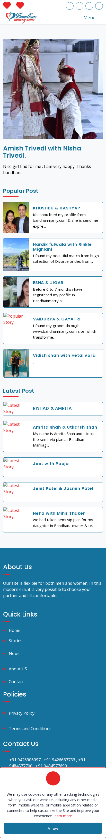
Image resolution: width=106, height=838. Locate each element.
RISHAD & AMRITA (52, 408)
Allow (53, 828)
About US (18, 669)
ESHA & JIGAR (48, 283)
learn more (63, 815)
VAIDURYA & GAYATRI (56, 319)
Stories (15, 640)
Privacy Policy (21, 713)
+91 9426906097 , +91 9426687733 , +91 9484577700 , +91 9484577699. (47, 763)
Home (14, 630)
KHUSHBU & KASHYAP (56, 208)
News (14, 653)
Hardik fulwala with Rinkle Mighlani (62, 246)
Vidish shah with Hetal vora (64, 355)
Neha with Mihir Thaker (59, 513)
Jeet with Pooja (51, 464)
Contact (16, 681)
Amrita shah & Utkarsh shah (65, 427)
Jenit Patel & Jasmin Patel (63, 488)
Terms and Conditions (30, 728)
